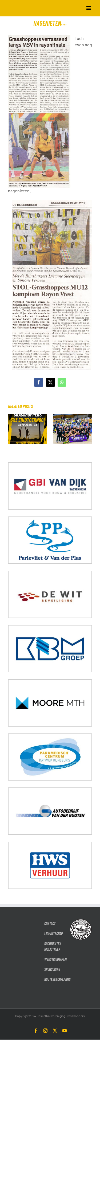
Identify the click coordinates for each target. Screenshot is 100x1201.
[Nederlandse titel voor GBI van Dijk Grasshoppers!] (72, 416)
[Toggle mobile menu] (89, 8)
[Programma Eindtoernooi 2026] (27, 416)
